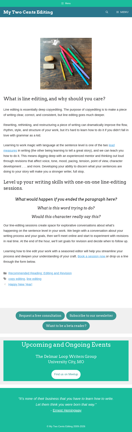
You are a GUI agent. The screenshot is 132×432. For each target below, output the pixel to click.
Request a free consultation (40, 315)
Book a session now (92, 256)
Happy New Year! (20, 284)
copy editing (16, 279)
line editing (34, 279)
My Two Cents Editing (28, 12)
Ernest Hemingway (67, 410)
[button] (107, 12)
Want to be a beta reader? (66, 326)
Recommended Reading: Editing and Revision (40, 273)
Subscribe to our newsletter (91, 315)
